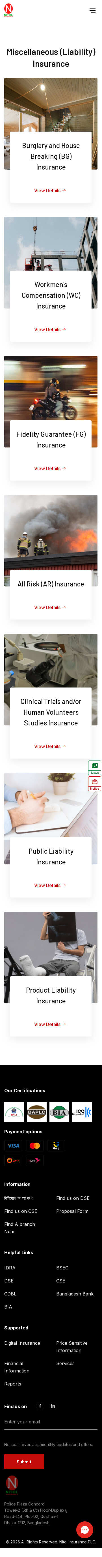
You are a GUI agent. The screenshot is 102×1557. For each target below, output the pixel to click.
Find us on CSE (20, 1211)
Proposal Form (72, 1211)
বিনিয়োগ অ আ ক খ (18, 1198)
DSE (9, 1281)
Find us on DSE (73, 1198)
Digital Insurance (22, 1343)
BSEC (62, 1268)
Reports (12, 1384)
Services (65, 1363)
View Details (47, 190)
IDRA (10, 1268)
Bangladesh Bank (75, 1294)
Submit (24, 1461)
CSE (60, 1281)
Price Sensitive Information (72, 1346)
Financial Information (16, 1367)
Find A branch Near (19, 1227)
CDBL (10, 1294)
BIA (8, 1307)
